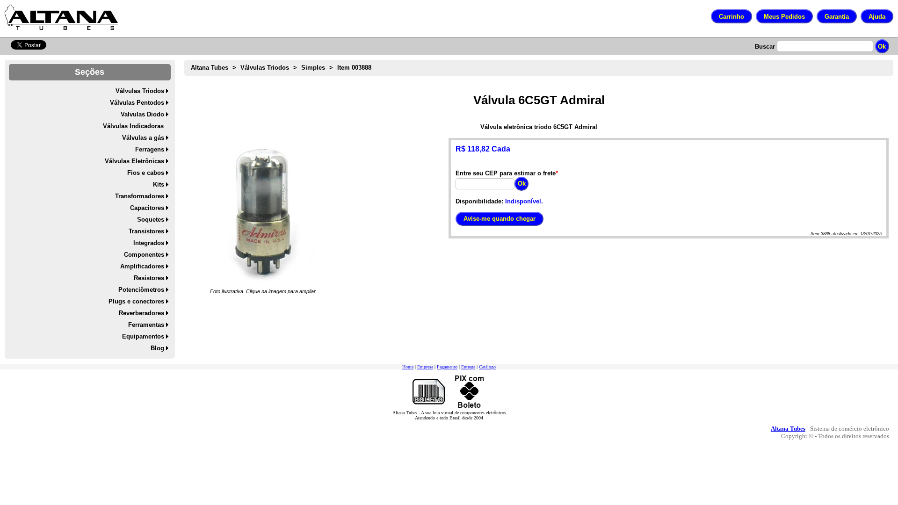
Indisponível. (524, 201)
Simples (313, 67)
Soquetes (150, 219)
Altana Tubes (209, 67)
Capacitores (147, 207)
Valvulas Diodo (142, 114)
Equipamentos (143, 336)
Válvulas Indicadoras (133, 126)
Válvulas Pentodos (137, 102)
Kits (158, 184)
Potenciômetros (141, 289)
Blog (157, 348)
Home (407, 366)
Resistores (149, 277)
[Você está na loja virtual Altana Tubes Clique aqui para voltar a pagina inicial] (61, 17)
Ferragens (149, 149)
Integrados (148, 242)
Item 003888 (354, 67)
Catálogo (487, 366)
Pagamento (447, 366)
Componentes (144, 254)
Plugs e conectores (136, 301)
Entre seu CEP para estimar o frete (506, 173)
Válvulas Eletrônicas (134, 161)
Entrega (468, 366)
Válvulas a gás (143, 137)
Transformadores (139, 196)
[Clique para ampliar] (263, 213)
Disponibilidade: (479, 201)
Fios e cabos (145, 172)
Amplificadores (142, 266)
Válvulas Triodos (140, 90)
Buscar (765, 46)
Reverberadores (141, 313)
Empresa (425, 366)
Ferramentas (146, 324)
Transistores (146, 231)
